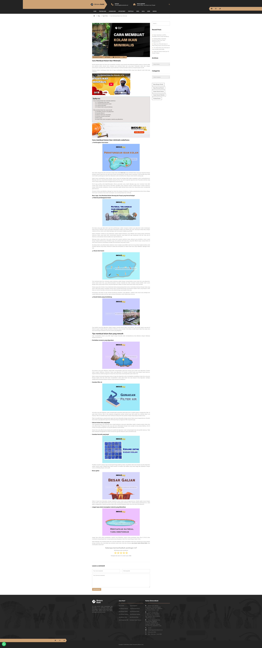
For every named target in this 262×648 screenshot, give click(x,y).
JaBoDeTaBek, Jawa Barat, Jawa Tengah (146, 5)
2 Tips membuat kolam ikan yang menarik (102, 110)
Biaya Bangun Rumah (158, 84)
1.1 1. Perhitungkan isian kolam (102, 102)
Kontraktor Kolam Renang (135, 620)
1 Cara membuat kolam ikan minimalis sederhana (104, 100)
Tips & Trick (105, 16)
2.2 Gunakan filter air (99, 113)
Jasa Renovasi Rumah (135, 608)
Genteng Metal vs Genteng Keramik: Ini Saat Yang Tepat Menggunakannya (159, 40)
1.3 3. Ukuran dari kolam (100, 105)
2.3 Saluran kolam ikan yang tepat (103, 114)
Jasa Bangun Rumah (123, 608)
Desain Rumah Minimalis (159, 95)
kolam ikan (123, 172)
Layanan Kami (112, 11)
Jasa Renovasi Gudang (135, 614)
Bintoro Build (144, 543)
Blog (143, 11)
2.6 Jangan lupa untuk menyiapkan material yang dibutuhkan (109, 119)
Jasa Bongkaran (133, 605)
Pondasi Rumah (157, 98)
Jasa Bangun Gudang (123, 614)
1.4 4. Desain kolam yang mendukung (103, 107)
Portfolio (131, 11)
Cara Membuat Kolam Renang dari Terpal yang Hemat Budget (117, 195)
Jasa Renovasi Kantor (134, 611)
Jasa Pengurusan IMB (123, 620)
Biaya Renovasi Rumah (158, 88)
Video (137, 11)
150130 (117, 3)
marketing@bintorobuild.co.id (121, 5)
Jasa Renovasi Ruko (134, 617)
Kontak (155, 11)
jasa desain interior (136, 543)
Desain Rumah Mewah (158, 91)
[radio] (115, 553)
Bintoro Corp (140, 644)
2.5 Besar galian (98, 117)
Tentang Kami (102, 11)
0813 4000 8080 (152, 632)
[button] (4, 644)
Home (94, 11)
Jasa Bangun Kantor (123, 611)
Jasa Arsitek (121, 605)
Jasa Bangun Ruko (123, 617)
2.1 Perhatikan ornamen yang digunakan (104, 111)
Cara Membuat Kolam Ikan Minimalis (106, 61)
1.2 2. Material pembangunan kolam (103, 104)
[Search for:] (161, 22)
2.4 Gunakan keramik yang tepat (102, 116)
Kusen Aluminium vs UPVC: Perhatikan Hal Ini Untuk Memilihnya (160, 35)
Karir (148, 11)
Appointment (121, 11)
